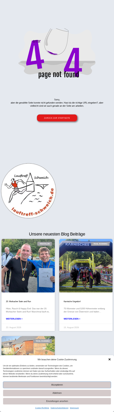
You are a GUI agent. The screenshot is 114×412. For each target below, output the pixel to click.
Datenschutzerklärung (59, 408)
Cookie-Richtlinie (42, 408)
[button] (109, 359)
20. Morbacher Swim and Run (18, 301)
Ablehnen (57, 393)
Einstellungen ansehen (57, 401)
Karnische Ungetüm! (72, 301)
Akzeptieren (57, 384)
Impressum (74, 408)
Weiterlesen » (14, 319)
